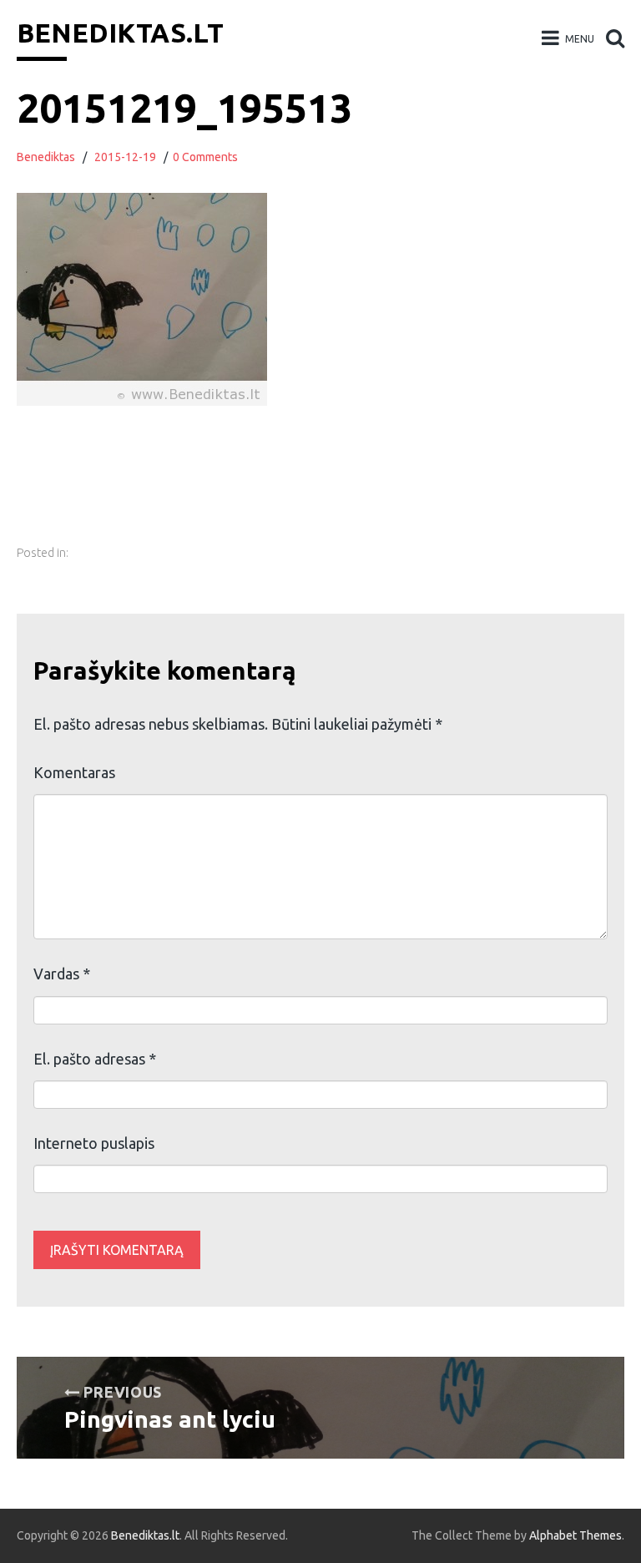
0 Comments (205, 157)
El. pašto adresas (94, 1058)
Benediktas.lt (120, 33)
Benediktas (46, 157)
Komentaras (74, 772)
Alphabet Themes (575, 1535)
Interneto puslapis (93, 1143)
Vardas (61, 973)
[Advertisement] (326, 491)
